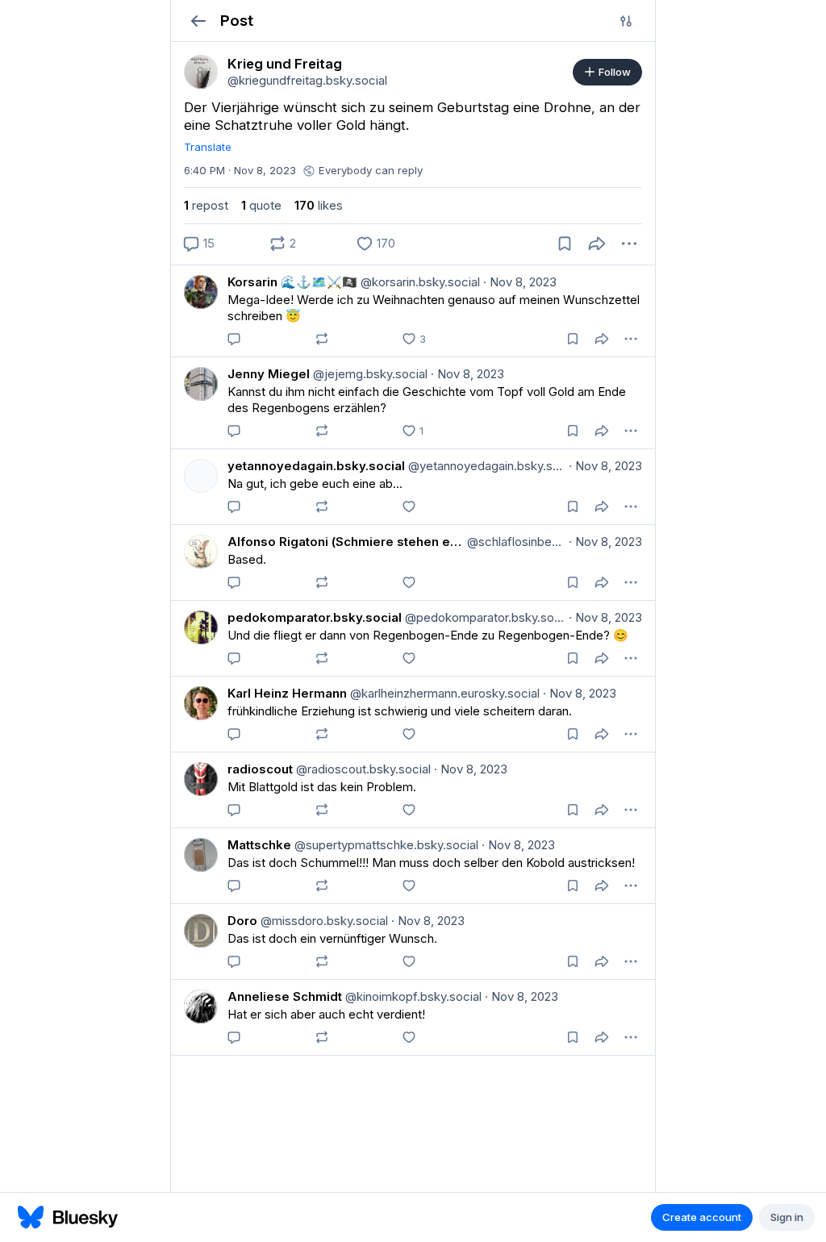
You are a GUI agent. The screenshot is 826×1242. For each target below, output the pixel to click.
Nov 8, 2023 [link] (520, 282)
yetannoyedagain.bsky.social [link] (316, 466)
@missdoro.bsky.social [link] (322, 920)
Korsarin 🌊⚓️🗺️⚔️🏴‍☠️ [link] (292, 282)
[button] (198, 20)
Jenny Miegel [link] (268, 374)
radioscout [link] (260, 769)
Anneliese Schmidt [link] (284, 996)
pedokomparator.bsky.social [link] (314, 617)
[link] (201, 72)
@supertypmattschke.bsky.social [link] (384, 845)
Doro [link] (242, 920)
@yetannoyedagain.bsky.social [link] (485, 466)
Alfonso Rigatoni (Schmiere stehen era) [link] (345, 541)
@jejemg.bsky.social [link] (369, 374)
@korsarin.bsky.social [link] (418, 282)
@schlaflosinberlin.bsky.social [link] (514, 541)
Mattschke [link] (259, 845)
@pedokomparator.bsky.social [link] (483, 617)
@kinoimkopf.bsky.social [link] (412, 996)
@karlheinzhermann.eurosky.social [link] (443, 693)
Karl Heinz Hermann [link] (287, 693)
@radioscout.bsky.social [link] (362, 769)
